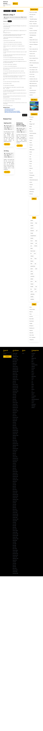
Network (31, 168)
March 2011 (15, 489)
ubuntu (32, 291)
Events (31, 140)
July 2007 (14, 561)
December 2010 (15, 494)
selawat (32, 278)
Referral (31, 311)
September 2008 (15, 538)
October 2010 (15, 497)
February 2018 (15, 402)
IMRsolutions (32, 149)
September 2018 (15, 391)
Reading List (32, 328)
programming (33, 266)
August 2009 (15, 520)
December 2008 (15, 533)
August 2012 (15, 461)
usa (35, 291)
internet (32, 243)
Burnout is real (32, 55)
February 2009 (15, 530)
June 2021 (14, 364)
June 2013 (14, 451)
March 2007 (15, 568)
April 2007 (14, 566)
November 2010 (15, 496)
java (31, 245)
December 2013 (15, 448)
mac (30, 156)
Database (31, 135)
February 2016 (15, 428)
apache (32, 220)
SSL (35, 281)
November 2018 (15, 387)
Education (32, 230)
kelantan (35, 245)
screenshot (32, 276)
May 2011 (14, 486)
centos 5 (32, 228)
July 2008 (14, 542)
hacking (32, 238)
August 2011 (15, 481)
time (36, 286)
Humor (31, 147)
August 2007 (15, 560)
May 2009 (14, 525)
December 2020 (15, 368)
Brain (31, 128)
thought (32, 286)
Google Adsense (33, 235)
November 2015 (15, 432)
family (31, 142)
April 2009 (14, 527)
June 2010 (14, 504)
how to (32, 240)
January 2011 (15, 492)
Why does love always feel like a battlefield (12, 112)
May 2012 (14, 466)
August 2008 (15, 540)
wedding (32, 296)
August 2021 (15, 363)
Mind (32, 382)
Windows (31, 193)
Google (32, 233)
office (31, 263)
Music (36, 258)
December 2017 (15, 405)
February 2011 (15, 491)
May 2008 (14, 545)
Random (31, 177)
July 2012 (14, 463)
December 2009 (15, 514)
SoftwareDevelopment (34, 179)
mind (31, 258)
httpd (36, 240)
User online (32, 335)
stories (31, 182)
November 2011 (15, 476)
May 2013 (14, 453)
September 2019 (15, 379)
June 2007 (14, 563)
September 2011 (15, 479)
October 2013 (15, 450)
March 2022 (15, 361)
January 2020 (15, 376)
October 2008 (15, 537)
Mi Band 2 (31, 325)
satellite (32, 273)
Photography (32, 175)
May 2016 (14, 425)
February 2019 (15, 384)
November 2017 (15, 407)
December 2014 (15, 443)
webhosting (32, 294)
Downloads (32, 321)
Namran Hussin (7, 10)
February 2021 (15, 366)
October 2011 (15, 478)
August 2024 (15, 358)
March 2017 (15, 415)
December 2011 (15, 474)
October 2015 (15, 433)
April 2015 (14, 438)
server (32, 281)
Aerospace (33, 353)
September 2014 (15, 445)
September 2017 (15, 410)
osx (30, 170)
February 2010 (15, 510)
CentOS (32, 225)
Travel (31, 186)
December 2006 (15, 573)
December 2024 (15, 356)
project (32, 268)
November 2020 (15, 369)
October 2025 (15, 353)
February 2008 (15, 550)
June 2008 (14, 543)
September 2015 (15, 435)
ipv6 (36, 243)
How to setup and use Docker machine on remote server (34, 51)
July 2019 (14, 381)
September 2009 (15, 519)
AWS (30, 121)
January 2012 (15, 473)
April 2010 (14, 507)
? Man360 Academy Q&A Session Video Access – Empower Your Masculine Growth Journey (34, 24)
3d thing (6, 151)
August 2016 (15, 420)
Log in (23, 353)
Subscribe (31, 332)
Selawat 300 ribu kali (33, 39)
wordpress (32, 299)
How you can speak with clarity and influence (33, 14)
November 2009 (15, 515)
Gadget (31, 323)
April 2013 (14, 455)
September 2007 (15, 558)
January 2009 (15, 532)
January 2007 (15, 571)
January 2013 (15, 456)
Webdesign (32, 191)
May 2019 (14, 382)
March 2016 (15, 427)
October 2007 (15, 556)
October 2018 (15, 389)
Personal (13, 10)
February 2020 (15, 374)
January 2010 (15, 512)
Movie (31, 163)
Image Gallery (32, 309)
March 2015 (15, 440)
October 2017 (15, 409)
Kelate (32, 248)
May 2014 (14, 446)
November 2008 (15, 535)
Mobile (31, 161)
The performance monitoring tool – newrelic (33, 92)
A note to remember (33, 30)
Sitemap (31, 330)
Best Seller (32, 318)
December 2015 (15, 430)
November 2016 (15, 417)
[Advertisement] (35, 207)
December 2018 (15, 386)
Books (31, 126)
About (31, 307)
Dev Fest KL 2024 (33, 32)
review (32, 271)
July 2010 (14, 502)
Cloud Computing (33, 133)
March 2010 (15, 509)
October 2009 (15, 517)
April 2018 (14, 399)
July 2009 (14, 522)
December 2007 (15, 553)
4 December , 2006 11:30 (9, 17)
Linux (31, 154)
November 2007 (15, 555)
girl (36, 230)
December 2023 (15, 359)
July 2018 (14, 394)
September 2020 (15, 371)
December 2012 (15, 458)
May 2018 (14, 397)
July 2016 (14, 422)
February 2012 (15, 471)
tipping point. (8, 123)
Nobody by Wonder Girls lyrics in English (12, 111)
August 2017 (15, 412)
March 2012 (15, 469)
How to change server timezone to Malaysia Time (34, 44)
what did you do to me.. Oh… (10, 108)
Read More (7, 144)
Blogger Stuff (34, 358)
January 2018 (15, 404)
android (31, 119)
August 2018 (15, 392)
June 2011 (14, 484)
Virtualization (32, 189)
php (35, 263)
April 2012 (14, 468)
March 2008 (15, 548)
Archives (31, 316)
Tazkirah (31, 184)
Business (33, 363)
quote (36, 268)
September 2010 (15, 499)
